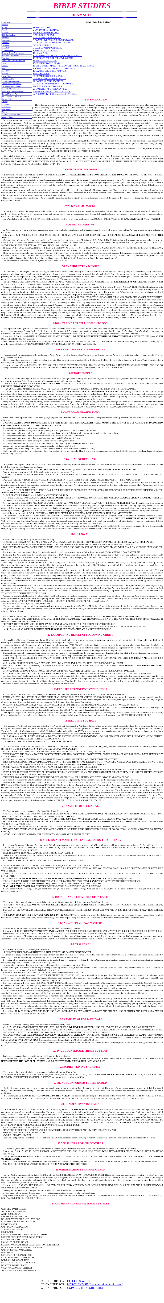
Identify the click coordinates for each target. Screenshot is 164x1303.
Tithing (4, 112)
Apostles (5, 30)
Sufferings (5, 104)
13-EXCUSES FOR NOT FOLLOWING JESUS (53, 58)
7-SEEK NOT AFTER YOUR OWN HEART (51, 42)
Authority (5, 32)
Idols (3, 68)
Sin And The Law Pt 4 (10, 94)
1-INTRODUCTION (41, 27)
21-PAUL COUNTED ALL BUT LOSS (49, 78)
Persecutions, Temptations (11, 84)
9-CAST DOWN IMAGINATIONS (47, 48)
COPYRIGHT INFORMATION (85, 1287)
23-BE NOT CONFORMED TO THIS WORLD (53, 84)
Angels (4, 27)
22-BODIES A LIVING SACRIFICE (48, 81)
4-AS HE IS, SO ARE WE (43, 35)
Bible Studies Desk (9, 35)
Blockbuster (6, 40)
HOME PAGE (7, 22)
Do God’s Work (7, 50)
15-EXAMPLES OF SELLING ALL (48, 63)
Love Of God (7, 71)
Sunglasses (6, 107)
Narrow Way (6, 76)
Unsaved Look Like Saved (11, 114)
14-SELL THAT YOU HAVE (45, 60)
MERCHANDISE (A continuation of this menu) (95, 1284)
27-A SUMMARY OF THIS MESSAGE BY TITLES (55, 94)
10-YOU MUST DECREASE (45, 50)
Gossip (4, 63)
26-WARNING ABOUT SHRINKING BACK (52, 91)
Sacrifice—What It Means (11, 86)
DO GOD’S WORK (78, 1281)
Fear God (5, 58)
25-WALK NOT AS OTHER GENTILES (50, 89)
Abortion (5, 25)
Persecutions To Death (10, 81)
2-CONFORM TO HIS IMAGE (46, 30)
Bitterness (5, 37)
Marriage (5, 73)
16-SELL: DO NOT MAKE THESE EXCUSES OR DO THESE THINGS (63, 66)
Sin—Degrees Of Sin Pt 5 (11, 96)
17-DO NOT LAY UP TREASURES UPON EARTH (54, 68)
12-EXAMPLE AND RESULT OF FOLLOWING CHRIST (57, 55)
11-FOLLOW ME (40, 53)
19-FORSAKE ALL (41, 73)
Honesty (5, 66)
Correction (5, 43)
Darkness (5, 45)
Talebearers (6, 109)
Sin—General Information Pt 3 (13, 91)
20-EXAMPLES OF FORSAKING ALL (49, 76)
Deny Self (5, 48)
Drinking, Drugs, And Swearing (13, 53)
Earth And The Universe (11, 55)
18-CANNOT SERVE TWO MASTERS (49, 71)
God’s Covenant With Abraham (13, 61)
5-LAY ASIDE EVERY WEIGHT (47, 37)
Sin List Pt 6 (6, 99)
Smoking (5, 102)
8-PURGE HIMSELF (42, 45)
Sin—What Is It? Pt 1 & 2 (11, 89)
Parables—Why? (8, 78)
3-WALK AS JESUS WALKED (46, 32)
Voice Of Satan (7, 117)
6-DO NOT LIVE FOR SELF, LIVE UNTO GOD (53, 40)
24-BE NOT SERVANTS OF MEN (47, 86)
